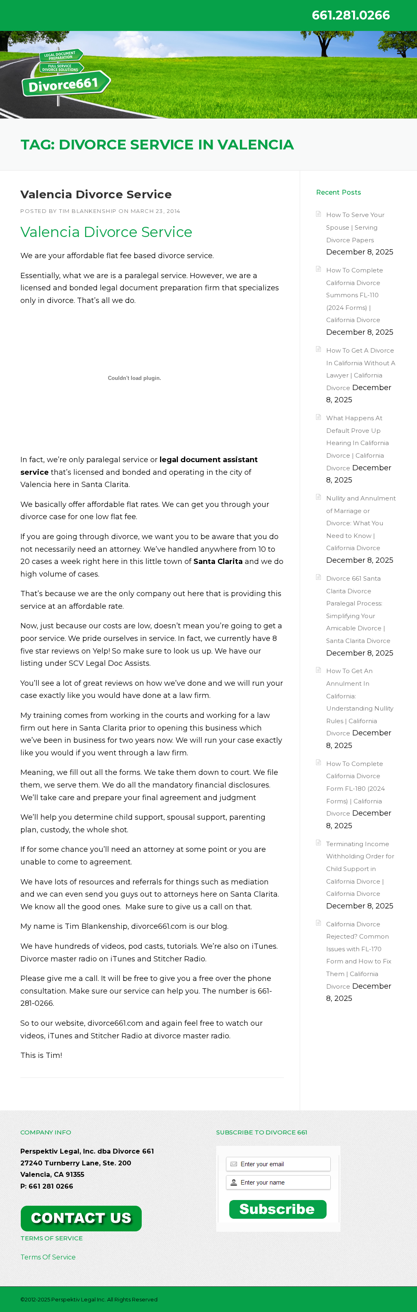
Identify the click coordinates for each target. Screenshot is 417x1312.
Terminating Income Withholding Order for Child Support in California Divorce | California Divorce (360, 868)
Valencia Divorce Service (96, 194)
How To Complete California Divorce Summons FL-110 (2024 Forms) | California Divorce (354, 295)
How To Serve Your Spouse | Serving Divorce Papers (355, 227)
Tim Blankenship (88, 211)
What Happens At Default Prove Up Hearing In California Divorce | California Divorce (357, 443)
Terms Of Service (48, 1257)
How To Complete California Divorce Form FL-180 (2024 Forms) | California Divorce (355, 788)
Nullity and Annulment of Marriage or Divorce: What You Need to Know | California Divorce (361, 523)
